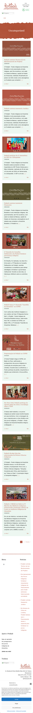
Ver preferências (16, 707)
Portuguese (6, 13)
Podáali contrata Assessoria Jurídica (16, 108)
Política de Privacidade (21, 711)
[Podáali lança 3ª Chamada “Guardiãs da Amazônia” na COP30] (16, 294)
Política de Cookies (11, 711)
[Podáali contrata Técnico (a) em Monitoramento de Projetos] (16, 49)
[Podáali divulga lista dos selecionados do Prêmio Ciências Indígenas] (16, 442)
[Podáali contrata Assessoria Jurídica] (16, 97)
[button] (30, 684)
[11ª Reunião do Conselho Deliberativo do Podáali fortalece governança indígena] (16, 241)
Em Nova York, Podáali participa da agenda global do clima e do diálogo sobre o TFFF (16, 404)
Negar (16, 703)
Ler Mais (6, 83)
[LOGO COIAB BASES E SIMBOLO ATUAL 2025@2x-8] (26, 9)
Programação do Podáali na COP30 (15, 353)
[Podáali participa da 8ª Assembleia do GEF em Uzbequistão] (16, 144)
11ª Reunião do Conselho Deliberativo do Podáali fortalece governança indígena (15, 253)
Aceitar (16, 699)
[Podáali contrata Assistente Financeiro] (16, 191)
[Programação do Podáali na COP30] (16, 342)
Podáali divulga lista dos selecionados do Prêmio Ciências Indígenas (15, 455)
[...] (22, 80)
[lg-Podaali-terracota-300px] (25, 664)
